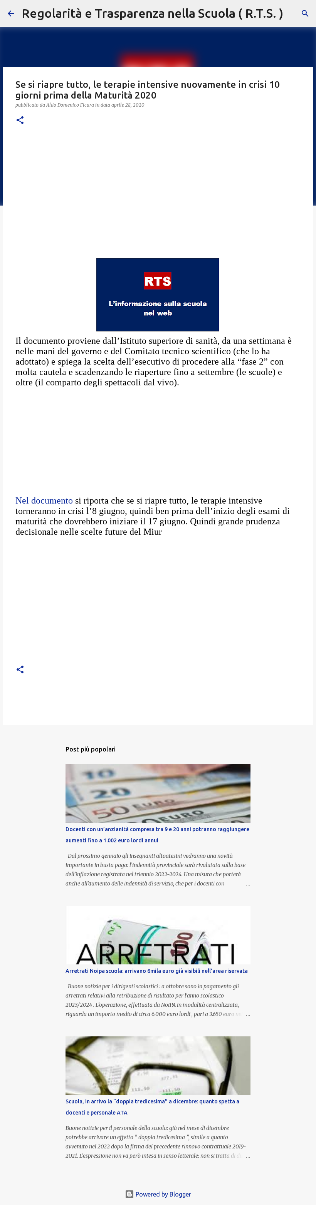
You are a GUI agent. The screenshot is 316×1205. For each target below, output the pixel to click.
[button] (20, 120)
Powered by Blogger (162, 1194)
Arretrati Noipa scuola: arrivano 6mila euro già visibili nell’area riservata (157, 971)
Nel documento (44, 500)
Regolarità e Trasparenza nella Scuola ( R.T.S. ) (152, 13)
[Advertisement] (158, 192)
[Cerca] (294, 13)
